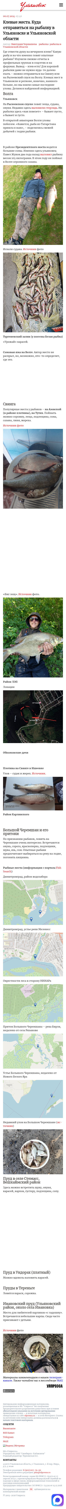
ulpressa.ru (29, 1415)
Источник (29, 249)
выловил (46, 154)
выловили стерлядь (44, 107)
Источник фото (13, 425)
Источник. (39, 773)
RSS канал (8, 1432)
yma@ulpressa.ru (42, 1472)
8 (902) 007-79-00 (32, 1470)
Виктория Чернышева (24, 44)
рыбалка (44, 44)
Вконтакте (9, 1428)
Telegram (8, 1437)
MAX (60, 1380)
